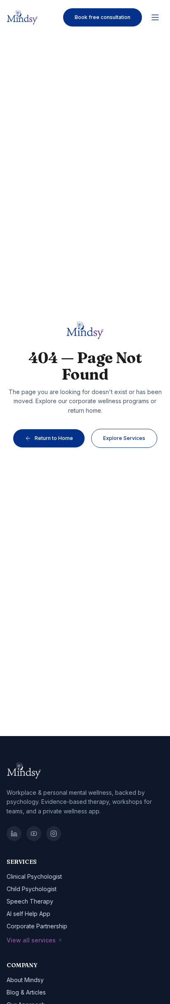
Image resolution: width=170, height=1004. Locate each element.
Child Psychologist (32, 888)
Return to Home (54, 438)
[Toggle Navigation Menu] (155, 17)
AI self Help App (28, 913)
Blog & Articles (26, 992)
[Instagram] (53, 833)
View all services (31, 940)
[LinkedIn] (14, 833)
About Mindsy (25, 979)
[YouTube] (33, 833)
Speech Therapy (30, 901)
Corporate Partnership (37, 926)
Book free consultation (102, 17)
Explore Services (124, 438)
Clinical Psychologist (34, 876)
